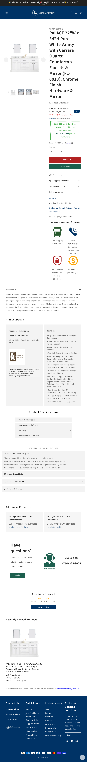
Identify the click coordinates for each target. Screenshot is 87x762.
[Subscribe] (78, 735)
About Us (29, 709)
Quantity (52, 147)
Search (48, 709)
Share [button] (54, 198)
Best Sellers (50, 724)
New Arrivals (50, 728)
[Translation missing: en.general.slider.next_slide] (43, 59)
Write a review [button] (43, 607)
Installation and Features (28, 435)
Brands (48, 713)
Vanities (48, 720)
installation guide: (54, 527)
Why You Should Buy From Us (67, 689)
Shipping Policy (32, 723)
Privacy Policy (31, 731)
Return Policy (31, 727)
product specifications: (18, 527)
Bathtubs (49, 716)
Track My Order (32, 720)
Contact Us (30, 738)
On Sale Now (50, 731)
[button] (72, 12)
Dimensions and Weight (28, 425)
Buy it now (65, 166)
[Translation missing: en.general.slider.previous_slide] (6, 59)
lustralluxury (45, 757)
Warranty (22, 430)
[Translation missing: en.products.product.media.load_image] (13, 92)
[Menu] (6, 12)
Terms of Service (33, 735)
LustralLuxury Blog (53, 735)
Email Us (17, 575)
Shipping (52, 118)
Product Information (26, 420)
